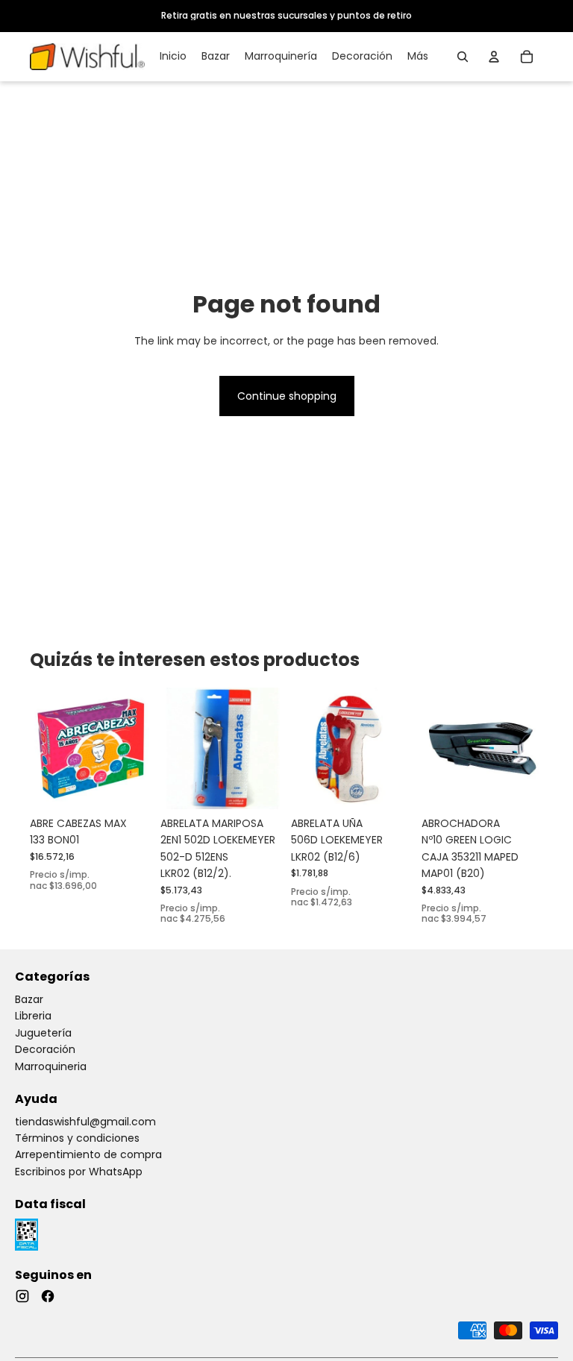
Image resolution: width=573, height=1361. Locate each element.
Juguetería (43, 1032)
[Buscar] (462, 56)
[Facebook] (47, 1296)
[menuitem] (418, 56)
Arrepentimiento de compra (88, 1154)
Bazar (29, 999)
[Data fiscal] (26, 1235)
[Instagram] (22, 1296)
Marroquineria (51, 1066)
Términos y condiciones (77, 1138)
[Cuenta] (494, 56)
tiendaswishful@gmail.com (85, 1121)
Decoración (45, 1049)
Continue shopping (286, 396)
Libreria (33, 1015)
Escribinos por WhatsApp (79, 1171)
